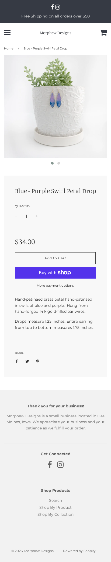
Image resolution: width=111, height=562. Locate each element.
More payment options (55, 285)
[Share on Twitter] (27, 361)
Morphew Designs (55, 32)
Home (8, 48)
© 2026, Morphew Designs (32, 551)
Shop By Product (55, 507)
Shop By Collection (55, 514)
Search (55, 500)
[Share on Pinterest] (38, 361)
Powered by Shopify (79, 551)
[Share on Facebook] (18, 361)
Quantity (22, 206)
